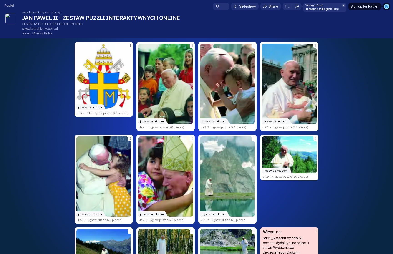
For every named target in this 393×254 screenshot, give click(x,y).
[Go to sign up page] (386, 6)
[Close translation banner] (343, 5)
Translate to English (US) (322, 9)
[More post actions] (130, 45)
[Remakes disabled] (287, 6)
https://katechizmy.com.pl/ (283, 238)
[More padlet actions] (296, 6)
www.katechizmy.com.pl (38, 12)
